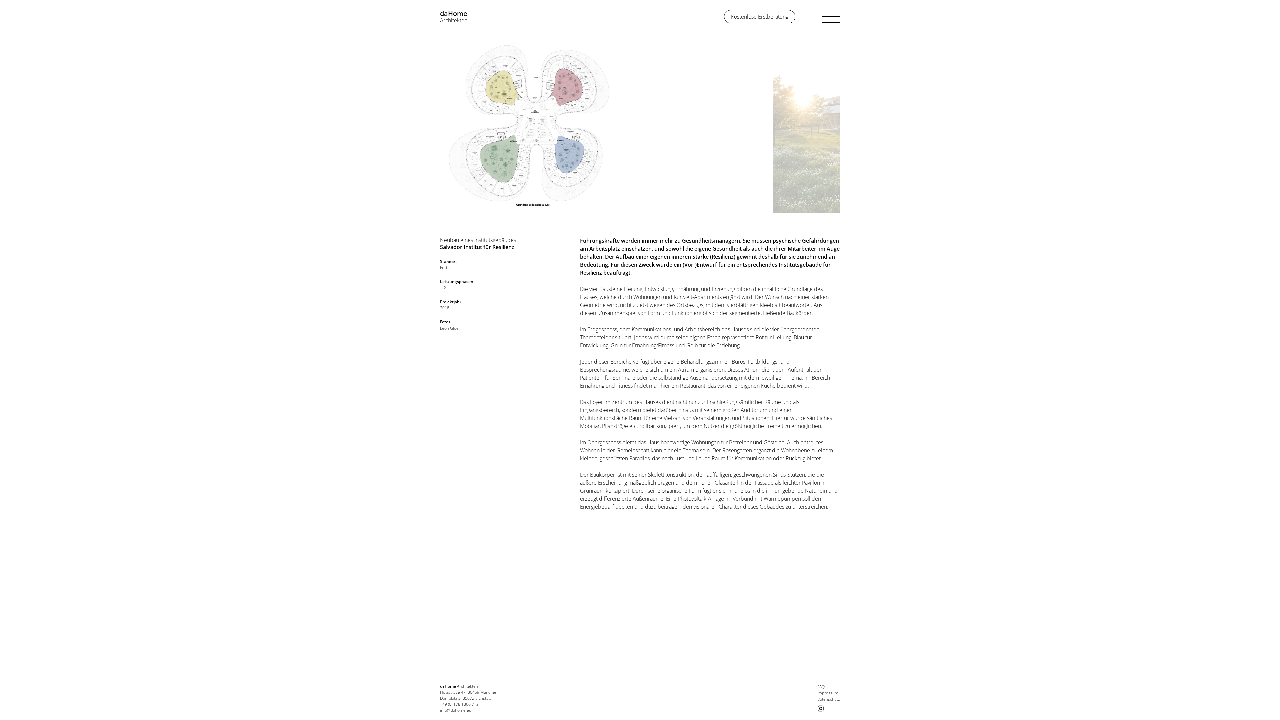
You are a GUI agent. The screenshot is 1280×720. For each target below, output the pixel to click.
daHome (453, 16)
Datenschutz (828, 699)
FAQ (821, 687)
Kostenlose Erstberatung (759, 16)
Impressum (827, 693)
